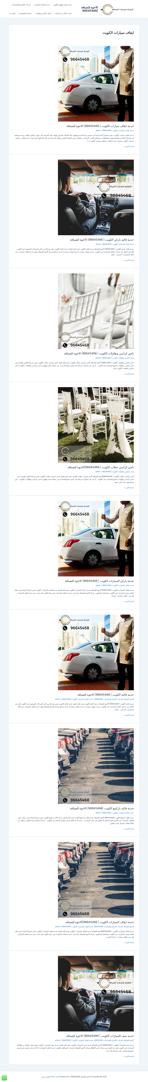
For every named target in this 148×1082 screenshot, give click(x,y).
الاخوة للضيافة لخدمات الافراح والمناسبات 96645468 (114, 699)
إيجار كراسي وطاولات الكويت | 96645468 (118, 358)
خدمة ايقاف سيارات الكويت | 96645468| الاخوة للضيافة (100, 126)
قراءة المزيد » (129, 146)
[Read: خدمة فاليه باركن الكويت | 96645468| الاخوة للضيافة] (96, 197)
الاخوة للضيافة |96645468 (89, 9)
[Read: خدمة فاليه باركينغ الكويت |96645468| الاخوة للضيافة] (96, 766)
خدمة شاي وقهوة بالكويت (62, 5)
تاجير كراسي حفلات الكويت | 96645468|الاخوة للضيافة (101, 467)
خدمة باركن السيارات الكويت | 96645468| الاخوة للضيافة (99, 580)
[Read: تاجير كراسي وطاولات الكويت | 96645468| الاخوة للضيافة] (96, 311)
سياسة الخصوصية (25, 13)
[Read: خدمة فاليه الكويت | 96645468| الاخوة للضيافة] (96, 652)
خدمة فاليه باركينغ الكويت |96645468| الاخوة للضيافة (102, 808)
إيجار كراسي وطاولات (43, 13)
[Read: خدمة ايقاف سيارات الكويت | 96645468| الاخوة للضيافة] (96, 83)
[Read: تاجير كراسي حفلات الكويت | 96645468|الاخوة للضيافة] (96, 425)
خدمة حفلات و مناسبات (63, 13)
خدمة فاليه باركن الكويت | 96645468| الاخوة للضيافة (102, 239)
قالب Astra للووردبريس (50, 1077)
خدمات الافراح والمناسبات (21, 5)
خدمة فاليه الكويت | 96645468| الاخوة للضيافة (105, 694)
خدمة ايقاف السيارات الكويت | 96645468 (118, 130)
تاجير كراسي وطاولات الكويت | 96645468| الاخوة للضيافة (99, 353)
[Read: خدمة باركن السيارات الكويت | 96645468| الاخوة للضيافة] (96, 538)
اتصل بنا (12, 13)
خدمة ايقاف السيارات (42, 5)
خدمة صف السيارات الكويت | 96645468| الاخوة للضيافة (100, 1035)
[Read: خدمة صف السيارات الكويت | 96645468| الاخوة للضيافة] (96, 993)
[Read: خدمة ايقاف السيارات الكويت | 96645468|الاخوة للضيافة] (96, 880)
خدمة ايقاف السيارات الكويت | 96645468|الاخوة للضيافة (100, 922)
